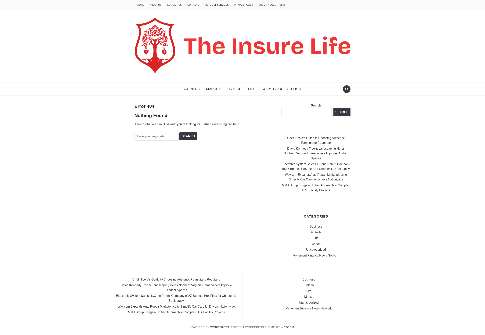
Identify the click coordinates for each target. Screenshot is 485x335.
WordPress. (220, 327)
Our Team (193, 5)
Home (140, 5)
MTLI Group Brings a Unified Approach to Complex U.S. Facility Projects (176, 312)
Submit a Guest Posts (272, 5)
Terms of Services (217, 5)
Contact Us (174, 5)
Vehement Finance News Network (316, 255)
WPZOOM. (288, 327)
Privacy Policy (243, 5)
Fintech (234, 89)
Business (191, 89)
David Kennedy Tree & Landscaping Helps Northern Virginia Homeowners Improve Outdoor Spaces (316, 153)
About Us (155, 5)
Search (316, 105)
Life (251, 89)
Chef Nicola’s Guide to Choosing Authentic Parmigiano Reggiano (176, 279)
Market (213, 89)
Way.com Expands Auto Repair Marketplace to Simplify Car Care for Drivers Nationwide (176, 306)
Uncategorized (316, 249)
